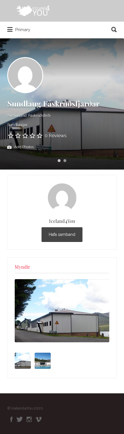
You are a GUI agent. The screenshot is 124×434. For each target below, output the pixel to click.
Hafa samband (62, 234)
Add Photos (23, 147)
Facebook (11, 419)
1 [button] (59, 160)
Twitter (19, 419)
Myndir (22, 267)
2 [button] (64, 160)
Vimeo (38, 419)
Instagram (29, 419)
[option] (62, 310)
